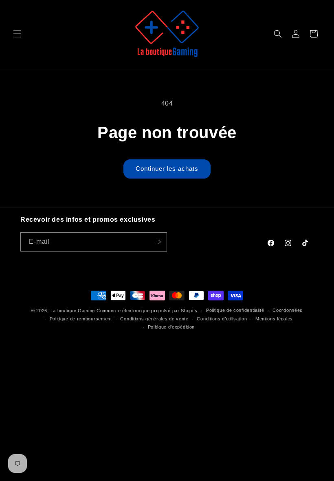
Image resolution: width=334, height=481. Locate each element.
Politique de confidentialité (235, 310)
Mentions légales (274, 318)
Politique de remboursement (81, 318)
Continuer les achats (167, 168)
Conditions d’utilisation (222, 318)
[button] (17, 34)
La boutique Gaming (73, 310)
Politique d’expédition (171, 326)
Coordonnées (287, 310)
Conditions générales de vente (154, 318)
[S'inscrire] (158, 242)
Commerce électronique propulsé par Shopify (147, 310)
